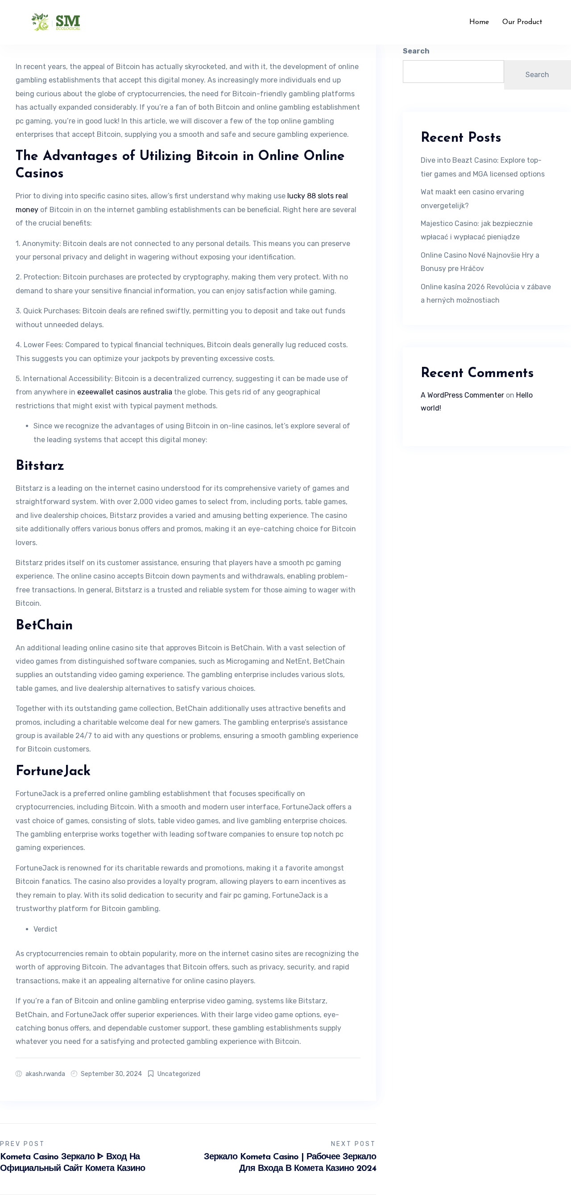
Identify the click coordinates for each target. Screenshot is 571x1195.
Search (416, 51)
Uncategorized (178, 1074)
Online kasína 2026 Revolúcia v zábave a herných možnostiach (486, 293)
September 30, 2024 (111, 1074)
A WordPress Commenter (462, 395)
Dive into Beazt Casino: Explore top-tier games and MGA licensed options (483, 167)
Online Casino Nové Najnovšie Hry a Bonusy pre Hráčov (480, 262)
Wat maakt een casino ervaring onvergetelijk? (472, 198)
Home (479, 22)
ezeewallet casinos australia (124, 392)
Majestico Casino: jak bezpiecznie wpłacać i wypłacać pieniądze (477, 230)
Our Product (522, 22)
